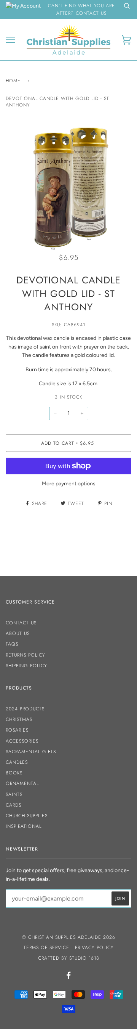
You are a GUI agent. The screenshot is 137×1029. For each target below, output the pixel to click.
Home (13, 80)
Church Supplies (27, 815)
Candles (17, 762)
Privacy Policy (94, 947)
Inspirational (23, 826)
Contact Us (21, 622)
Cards (13, 805)
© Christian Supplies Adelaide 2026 (68, 937)
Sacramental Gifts (31, 751)
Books (14, 772)
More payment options (69, 483)
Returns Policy (25, 655)
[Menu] (10, 40)
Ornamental (22, 783)
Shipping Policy (26, 665)
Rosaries (17, 730)
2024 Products (25, 708)
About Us (18, 633)
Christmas (19, 719)
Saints (14, 794)
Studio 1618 (84, 958)
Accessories (22, 741)
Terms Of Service (46, 947)
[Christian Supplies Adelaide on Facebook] (69, 976)
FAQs (12, 644)
